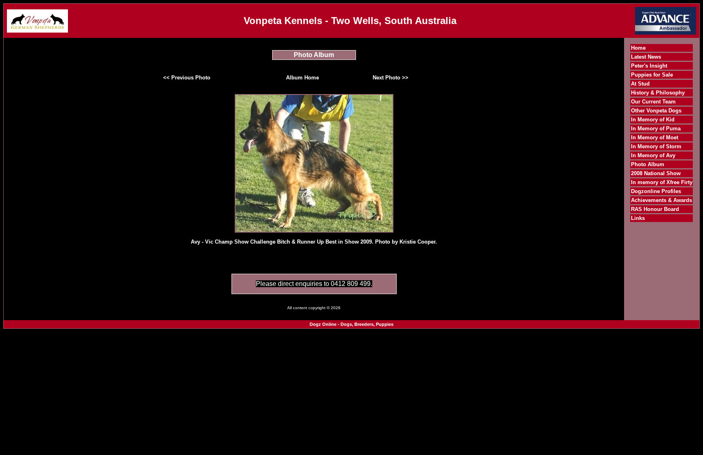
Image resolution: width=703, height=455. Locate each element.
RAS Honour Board (655, 209)
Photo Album (647, 164)
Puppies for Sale (652, 75)
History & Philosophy (658, 93)
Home (638, 48)
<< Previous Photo (186, 78)
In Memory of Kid (653, 119)
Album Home (302, 78)
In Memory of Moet (654, 137)
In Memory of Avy (653, 155)
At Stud (640, 84)
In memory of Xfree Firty (661, 182)
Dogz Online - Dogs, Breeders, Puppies (351, 324)
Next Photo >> (390, 78)
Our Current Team (653, 102)
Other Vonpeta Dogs (656, 111)
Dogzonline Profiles (656, 191)
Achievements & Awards (661, 200)
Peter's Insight (649, 66)
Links (638, 218)
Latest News (646, 57)
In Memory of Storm (656, 146)
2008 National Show (656, 173)
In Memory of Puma (656, 128)
